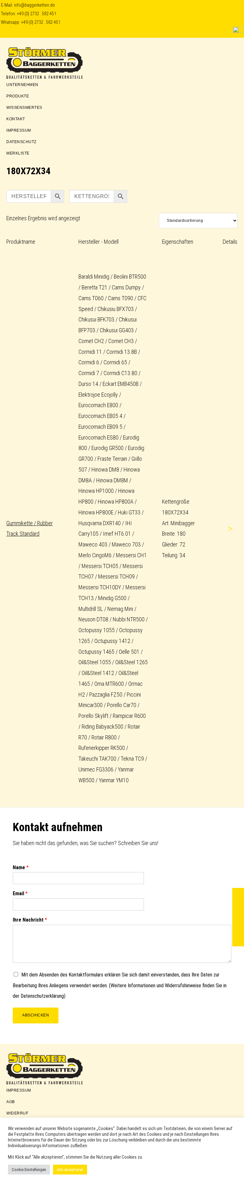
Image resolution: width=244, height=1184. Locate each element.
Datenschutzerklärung (42, 996)
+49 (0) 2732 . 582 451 (36, 14)
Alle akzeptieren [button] (70, 1169)
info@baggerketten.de (34, 5)
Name (21, 867)
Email (20, 893)
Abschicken (35, 1015)
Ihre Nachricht (30, 920)
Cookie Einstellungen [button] (29, 1169)
